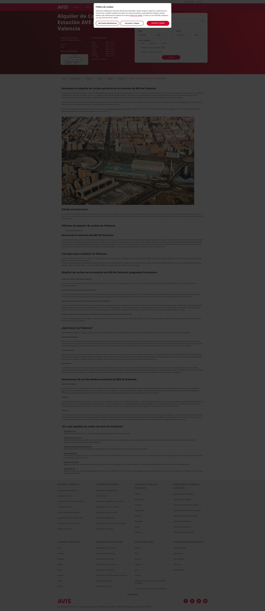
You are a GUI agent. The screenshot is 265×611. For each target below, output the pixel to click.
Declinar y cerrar (132, 23)
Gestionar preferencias (107, 23)
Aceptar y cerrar (158, 23)
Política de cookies (136, 15)
